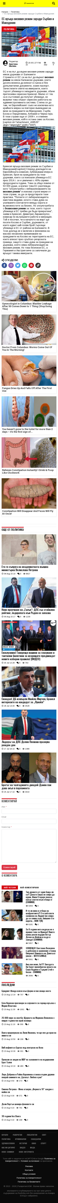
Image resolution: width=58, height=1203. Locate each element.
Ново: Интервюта (26, 1151)
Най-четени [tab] (10, 887)
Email (4, 817)
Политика (15, 12)
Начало (5, 12)
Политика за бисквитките (29, 1182)
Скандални (36, 1139)
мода (32, 1147)
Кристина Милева (13, 65)
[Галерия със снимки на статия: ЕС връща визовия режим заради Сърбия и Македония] (29, 41)
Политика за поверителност (29, 1178)
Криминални (20, 1139)
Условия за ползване (30, 1161)
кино (34, 1143)
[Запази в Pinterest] (31, 265)
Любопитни (32, 1134)
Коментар (7, 827)
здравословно (8, 1143)
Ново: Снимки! (8, 1151)
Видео (22, 1147)
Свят (44, 1134)
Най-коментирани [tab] (29, 887)
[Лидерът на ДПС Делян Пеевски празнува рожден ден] (29, 739)
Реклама (29, 1166)
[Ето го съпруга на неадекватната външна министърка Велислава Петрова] (29, 564)
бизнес (28, 205)
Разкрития (17, 1134)
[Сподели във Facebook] (4, 265)
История (23, 1143)
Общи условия (29, 1174)
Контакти (29, 1170)
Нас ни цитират (8, 1147)
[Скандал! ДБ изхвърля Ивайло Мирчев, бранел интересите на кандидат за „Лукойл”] (29, 696)
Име (4, 807)
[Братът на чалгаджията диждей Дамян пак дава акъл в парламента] (29, 782)
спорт (43, 1143)
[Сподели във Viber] (11, 265)
